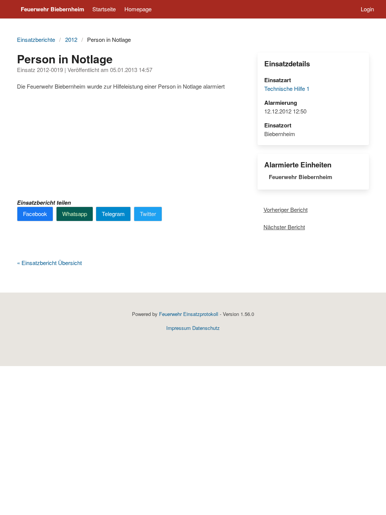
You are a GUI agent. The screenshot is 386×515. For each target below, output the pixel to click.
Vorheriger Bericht (285, 209)
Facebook (35, 214)
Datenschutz (206, 327)
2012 (71, 39)
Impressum (178, 327)
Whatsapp (74, 214)
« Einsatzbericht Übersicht (49, 263)
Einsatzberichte (36, 39)
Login (367, 9)
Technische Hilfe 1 (286, 88)
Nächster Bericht (284, 227)
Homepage (138, 9)
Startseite (104, 9)
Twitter (148, 214)
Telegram (113, 214)
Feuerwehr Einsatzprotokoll (188, 313)
